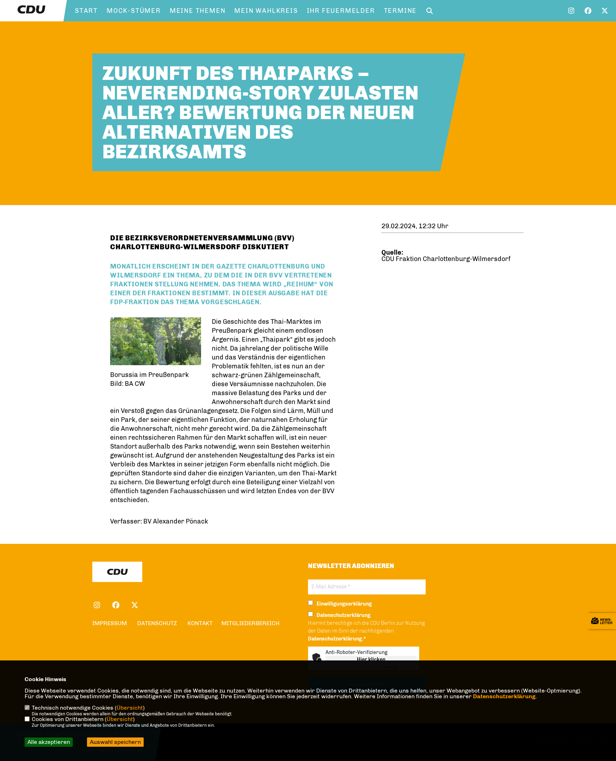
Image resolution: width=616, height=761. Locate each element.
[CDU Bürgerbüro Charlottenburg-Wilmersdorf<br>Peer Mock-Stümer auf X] (134, 606)
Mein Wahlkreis (266, 10)
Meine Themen (198, 10)
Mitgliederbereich (250, 623)
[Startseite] (117, 572)
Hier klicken (371, 660)
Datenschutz (157, 623)
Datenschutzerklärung (504, 696)
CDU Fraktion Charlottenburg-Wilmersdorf (445, 259)
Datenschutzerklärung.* (337, 639)
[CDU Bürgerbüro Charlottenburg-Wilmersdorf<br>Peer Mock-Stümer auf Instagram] (96, 606)
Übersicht (130, 707)
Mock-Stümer (134, 10)
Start (86, 10)
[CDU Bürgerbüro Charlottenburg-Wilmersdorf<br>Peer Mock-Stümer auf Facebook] (115, 606)
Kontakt (200, 623)
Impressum (109, 623)
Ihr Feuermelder (341, 10)
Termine (400, 10)
